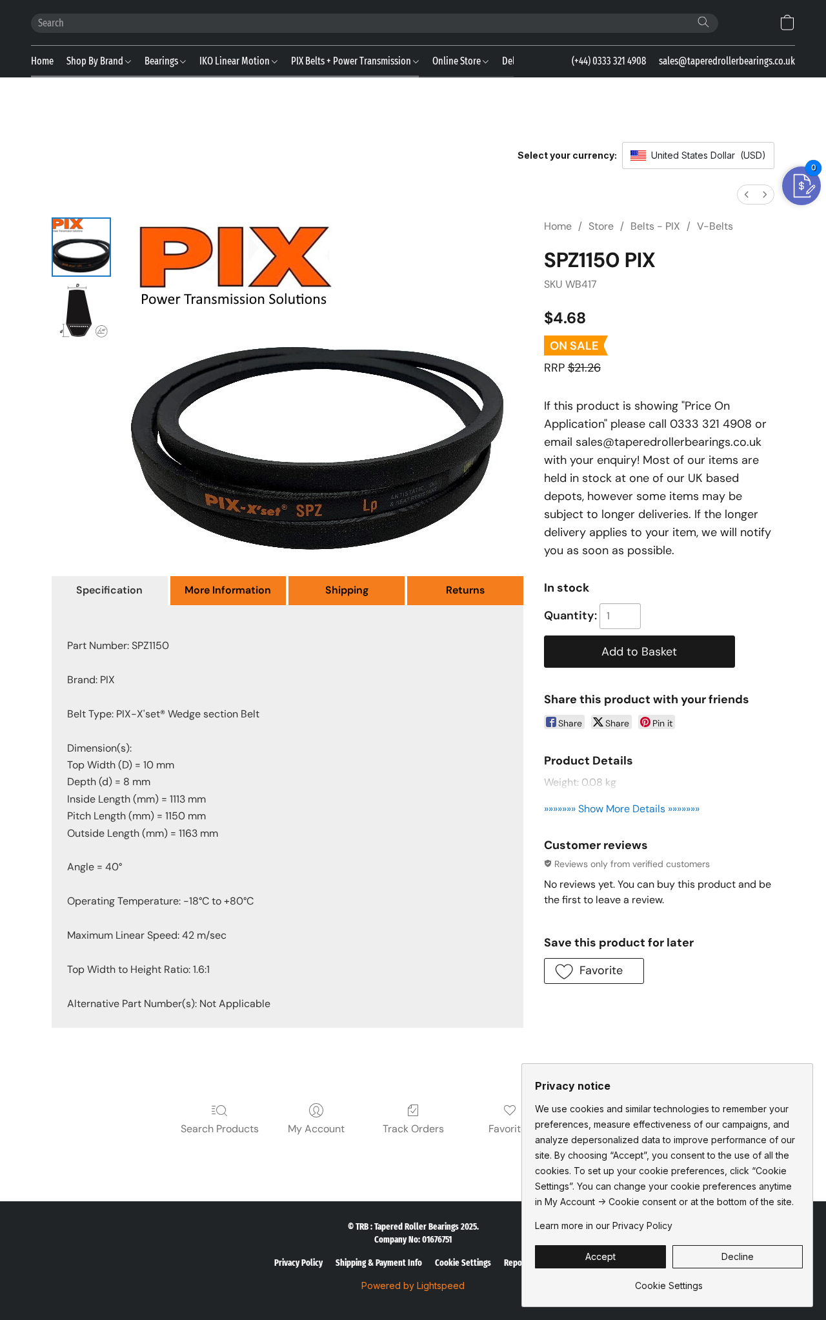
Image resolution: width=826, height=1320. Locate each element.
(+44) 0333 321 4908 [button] (609, 61)
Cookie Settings (463, 1262)
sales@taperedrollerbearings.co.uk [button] (727, 61)
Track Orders (413, 1128)
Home (42, 61)
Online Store (457, 61)
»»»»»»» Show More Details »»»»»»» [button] (622, 808)
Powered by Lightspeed (413, 1285)
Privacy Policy (298, 1262)
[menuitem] (747, 194)
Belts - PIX (655, 226)
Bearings (162, 61)
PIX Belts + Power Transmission (352, 61)
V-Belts (715, 226)
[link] (669, 1281)
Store (601, 226)
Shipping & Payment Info (379, 1262)
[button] (787, 22)
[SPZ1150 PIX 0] (81, 247)
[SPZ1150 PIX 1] (81, 311)
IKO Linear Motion (235, 61)
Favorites (510, 1128)
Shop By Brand (95, 61)
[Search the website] (703, 22)
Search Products (220, 1128)
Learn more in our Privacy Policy (603, 1225)
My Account (316, 1128)
